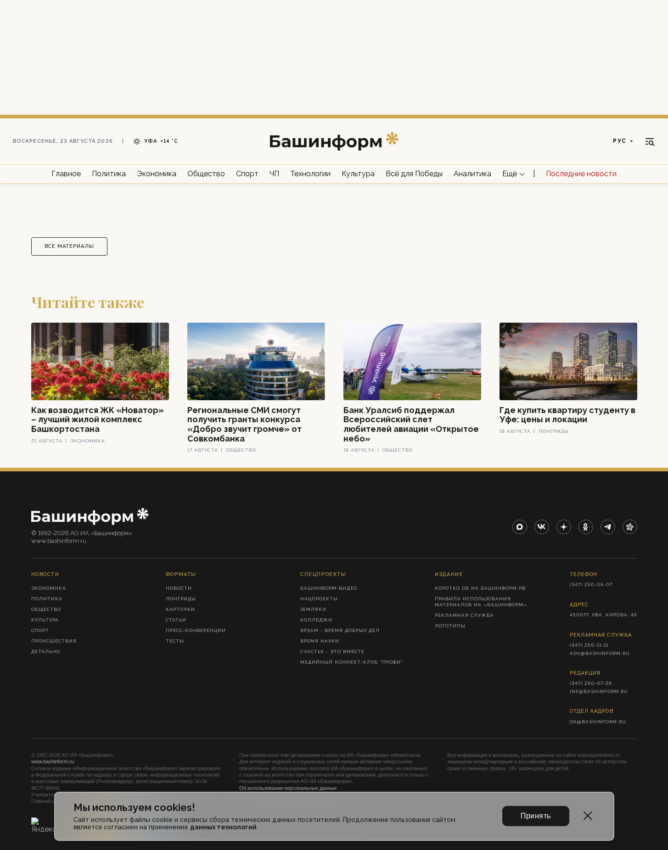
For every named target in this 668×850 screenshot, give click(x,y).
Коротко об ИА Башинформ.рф (480, 588)
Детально (45, 651)
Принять (536, 816)
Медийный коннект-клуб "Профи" (351, 662)
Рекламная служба (464, 615)
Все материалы (69, 246)
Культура (358, 173)
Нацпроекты (319, 598)
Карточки (180, 609)
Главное (66, 173)
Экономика (156, 173)
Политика (109, 173)
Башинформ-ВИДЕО (328, 588)
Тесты (175, 640)
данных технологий (223, 827)
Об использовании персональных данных (288, 788)
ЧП (274, 173)
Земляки (313, 609)
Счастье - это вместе (332, 651)
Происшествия (54, 640)
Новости (179, 588)
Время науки (319, 640)
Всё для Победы (414, 173)
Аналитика (472, 173)
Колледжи (316, 619)
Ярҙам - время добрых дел (340, 630)
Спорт (247, 173)
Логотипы (450, 625)
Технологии (310, 173)
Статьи (176, 619)
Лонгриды (181, 598)
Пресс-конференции (196, 630)
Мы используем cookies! (134, 807)
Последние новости (581, 173)
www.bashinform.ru (52, 761)
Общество (206, 173)
